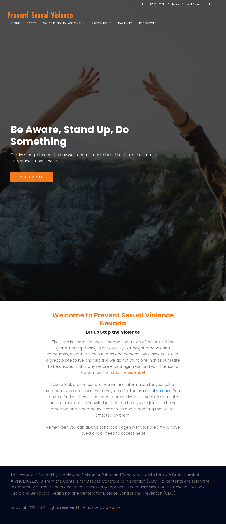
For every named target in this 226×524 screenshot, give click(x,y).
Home (15, 23)
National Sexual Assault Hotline (192, 4)
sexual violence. (157, 390)
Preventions (101, 23)
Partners (125, 23)
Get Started (31, 177)
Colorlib (112, 507)
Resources (147, 23)
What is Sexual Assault (62, 23)
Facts (32, 23)
